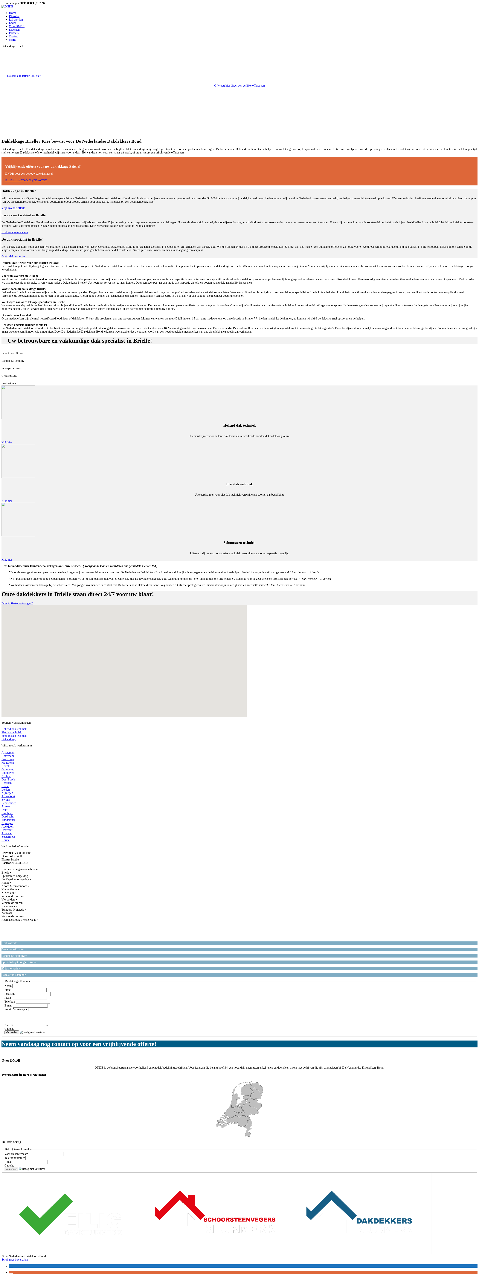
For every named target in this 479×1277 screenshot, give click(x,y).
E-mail (8, 1005)
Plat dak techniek (11, 732)
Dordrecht (7, 816)
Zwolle (5, 799)
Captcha (9, 1028)
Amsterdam (8, 752)
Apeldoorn (7, 826)
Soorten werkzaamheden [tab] (16, 722)
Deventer (6, 830)
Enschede (7, 813)
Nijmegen (7, 793)
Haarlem (6, 782)
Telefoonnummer (14, 1157)
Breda (5, 786)
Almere (5, 806)
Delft (4, 809)
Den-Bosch (8, 779)
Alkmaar (6, 833)
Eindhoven (7, 772)
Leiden (5, 789)
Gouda (5, 840)
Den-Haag (7, 759)
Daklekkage (8, 739)
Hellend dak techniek (14, 729)
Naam (8, 985)
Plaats (8, 997)
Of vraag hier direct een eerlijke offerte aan (239, 85)
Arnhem (6, 776)
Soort (8, 1009)
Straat (8, 989)
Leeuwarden (8, 803)
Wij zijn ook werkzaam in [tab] (16, 745)
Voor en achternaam (16, 1153)
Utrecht (5, 766)
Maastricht (7, 762)
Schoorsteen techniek (14, 735)
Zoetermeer (8, 836)
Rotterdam (7, 755)
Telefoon (10, 1001)
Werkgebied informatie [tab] (14, 846)
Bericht (9, 1025)
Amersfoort (8, 796)
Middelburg (8, 819)
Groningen (7, 769)
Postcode (10, 993)
